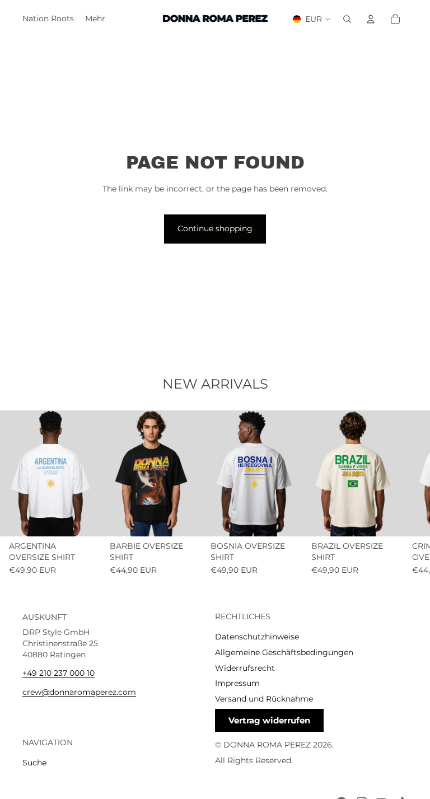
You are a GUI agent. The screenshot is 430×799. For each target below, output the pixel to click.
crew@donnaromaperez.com (79, 691)
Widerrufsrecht (245, 667)
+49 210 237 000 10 (58, 673)
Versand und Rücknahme (264, 698)
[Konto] (370, 19)
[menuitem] (95, 19)
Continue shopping (215, 228)
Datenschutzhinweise (257, 637)
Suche (34, 763)
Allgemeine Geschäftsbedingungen (284, 652)
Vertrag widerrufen (269, 720)
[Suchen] (347, 19)
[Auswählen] (83, 519)
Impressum (237, 683)
